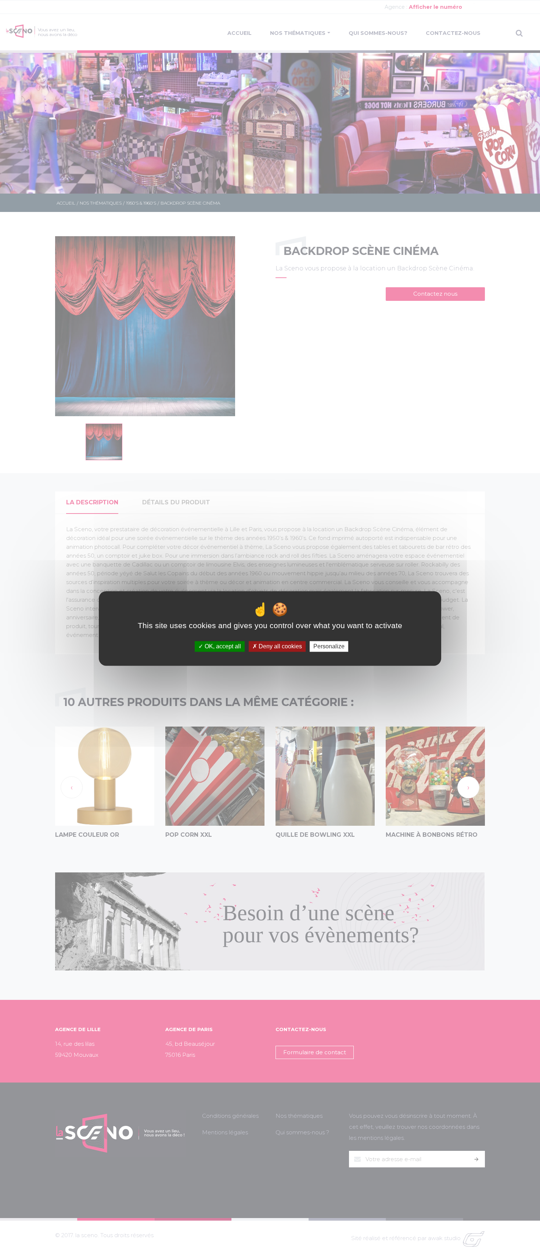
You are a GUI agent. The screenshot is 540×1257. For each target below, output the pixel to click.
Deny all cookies (279, 646)
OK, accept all (222, 646)
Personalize (329, 646)
